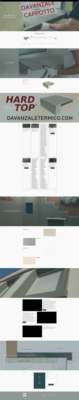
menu (1, 0)
